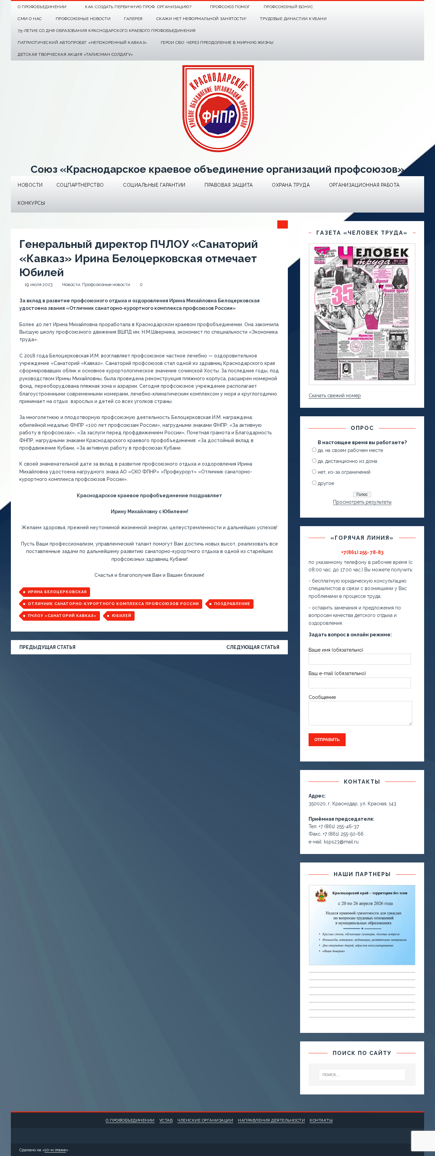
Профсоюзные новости (83, 18)
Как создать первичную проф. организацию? (138, 6)
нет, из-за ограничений (344, 472)
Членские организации (205, 1120)
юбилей (121, 616)
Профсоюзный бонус (288, 6)
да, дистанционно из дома (347, 461)
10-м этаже (55, 1149)
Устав (166, 1120)
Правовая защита (229, 185)
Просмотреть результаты (362, 502)
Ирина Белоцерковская (57, 592)
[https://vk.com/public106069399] (418, 7)
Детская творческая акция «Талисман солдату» (75, 54)
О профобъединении (130, 1120)
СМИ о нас (30, 18)
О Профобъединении (42, 6)
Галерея (133, 18)
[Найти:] (362, 1074)
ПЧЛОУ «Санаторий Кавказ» (62, 616)
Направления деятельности (271, 1120)
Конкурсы (31, 203)
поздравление (232, 604)
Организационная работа (364, 185)
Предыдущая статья (47, 647)
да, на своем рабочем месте (350, 450)
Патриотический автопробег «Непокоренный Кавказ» (82, 42)
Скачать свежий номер (335, 395)
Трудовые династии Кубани (293, 18)
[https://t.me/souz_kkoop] (405, 7)
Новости (30, 185)
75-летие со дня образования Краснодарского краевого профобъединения (107, 30)
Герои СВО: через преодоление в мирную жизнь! (217, 42)
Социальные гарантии (154, 185)
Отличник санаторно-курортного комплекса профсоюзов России (113, 604)
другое (326, 483)
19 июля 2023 (38, 284)
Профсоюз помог (230, 6)
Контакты (321, 1120)
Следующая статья (252, 647)
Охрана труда (291, 185)
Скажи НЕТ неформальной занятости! (201, 18)
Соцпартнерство (80, 185)
